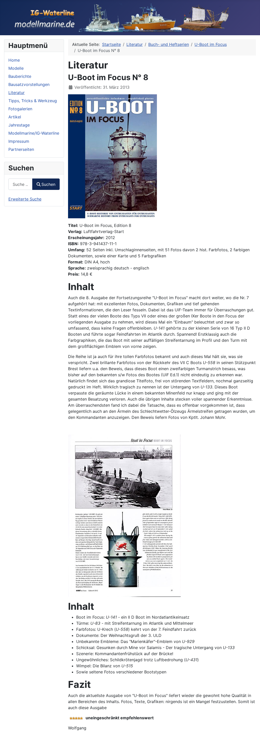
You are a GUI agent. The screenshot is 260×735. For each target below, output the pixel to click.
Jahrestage (19, 125)
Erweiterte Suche (24, 199)
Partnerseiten (21, 149)
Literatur (16, 92)
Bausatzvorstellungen (29, 84)
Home (14, 60)
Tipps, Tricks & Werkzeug (32, 100)
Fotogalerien (20, 108)
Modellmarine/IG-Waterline (33, 133)
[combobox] (20, 184)
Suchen (48, 184)
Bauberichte (19, 76)
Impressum (18, 141)
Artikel (14, 116)
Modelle (16, 68)
